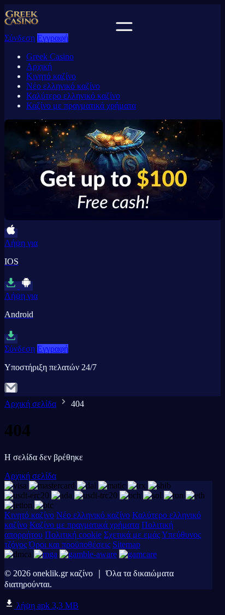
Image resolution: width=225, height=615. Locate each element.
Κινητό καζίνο (51, 76)
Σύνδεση (19, 38)
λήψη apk (46, 605)
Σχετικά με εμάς (132, 534)
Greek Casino (50, 56)
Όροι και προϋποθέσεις (69, 544)
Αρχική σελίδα (30, 403)
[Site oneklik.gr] (59, 28)
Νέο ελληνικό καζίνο (63, 86)
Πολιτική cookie (73, 534)
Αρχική (39, 66)
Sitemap (126, 544)
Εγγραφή (52, 38)
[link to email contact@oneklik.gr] (10, 391)
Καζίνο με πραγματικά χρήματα (81, 105)
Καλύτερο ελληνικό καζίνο (73, 95)
